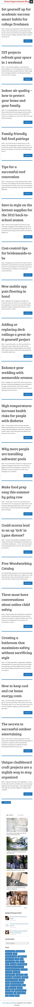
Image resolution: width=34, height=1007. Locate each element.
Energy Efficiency (10, 974)
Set (15, 993)
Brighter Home (9, 959)
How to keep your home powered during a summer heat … (18, 931)
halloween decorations (11, 980)
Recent (22, 815)
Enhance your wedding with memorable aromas (17, 372)
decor (7, 964)
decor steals (16, 972)
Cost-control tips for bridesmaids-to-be (17, 253)
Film (26, 974)
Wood (17, 995)
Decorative (8, 972)
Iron (7, 988)
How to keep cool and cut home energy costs (15, 690)
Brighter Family (22, 956)
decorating (13, 964)
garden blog (9, 977)
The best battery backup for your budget (18, 917)
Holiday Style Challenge (17, 982)
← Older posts (6, 802)
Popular (11, 815)
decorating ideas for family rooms (14, 967)
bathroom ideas (20, 951)
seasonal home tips (21, 990)
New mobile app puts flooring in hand (14, 291)
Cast (22, 959)
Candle (17, 959)
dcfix (17, 961)
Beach (15, 954)
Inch (24, 985)
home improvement (16, 985)
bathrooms (9, 954)
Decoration (24, 969)
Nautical (8, 990)
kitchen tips (12, 988)
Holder (7, 982)
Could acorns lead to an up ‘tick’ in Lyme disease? (16, 530)
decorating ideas (22, 964)
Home (7, 985)
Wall (7, 995)
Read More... (28, 41)
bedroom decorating (11, 956)
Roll (13, 990)
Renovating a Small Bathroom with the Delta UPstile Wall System (16, 833)
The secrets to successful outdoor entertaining (16, 729)
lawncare (19, 988)
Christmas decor (10, 961)
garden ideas (17, 977)
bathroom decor (10, 951)
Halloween (25, 977)
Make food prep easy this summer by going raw (16, 492)
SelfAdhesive (9, 993)
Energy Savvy (19, 974)
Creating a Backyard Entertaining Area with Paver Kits (16, 852)
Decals (22, 961)
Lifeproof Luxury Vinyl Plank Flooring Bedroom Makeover (16, 888)
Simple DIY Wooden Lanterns (14, 906)
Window (12, 995)
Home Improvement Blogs (9, 1003)
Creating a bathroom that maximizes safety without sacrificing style (17, 647)
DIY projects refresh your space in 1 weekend (16, 57)
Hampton (21, 980)
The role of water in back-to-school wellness (19, 924)
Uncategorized (21, 993)
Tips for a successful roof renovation (13, 171)
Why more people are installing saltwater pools (15, 453)
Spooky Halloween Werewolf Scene (16, 870)
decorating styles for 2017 (12, 969)
